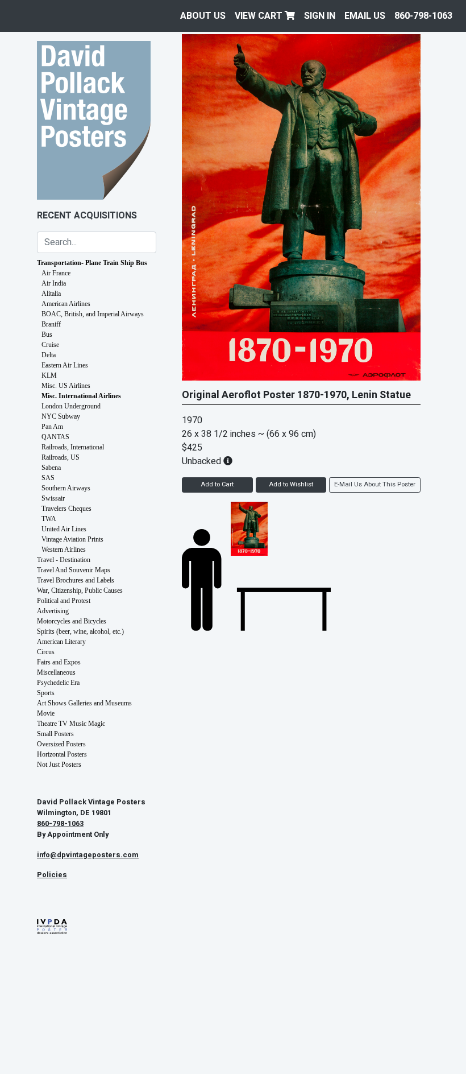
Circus (46, 652)
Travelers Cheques (66, 509)
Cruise (50, 345)
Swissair (53, 498)
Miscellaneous (56, 672)
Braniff (51, 324)
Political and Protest (63, 601)
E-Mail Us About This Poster (374, 484)
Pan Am (52, 427)
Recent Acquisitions (87, 215)
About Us (203, 16)
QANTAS (55, 437)
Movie (46, 713)
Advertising (53, 611)
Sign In (319, 16)
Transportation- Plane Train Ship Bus (92, 263)
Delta (48, 355)
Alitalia (51, 294)
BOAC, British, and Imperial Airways (92, 314)
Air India (53, 283)
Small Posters (55, 734)
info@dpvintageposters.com (88, 855)
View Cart (260, 16)
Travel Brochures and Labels (75, 580)
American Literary (61, 642)
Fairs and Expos (59, 662)
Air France (55, 273)
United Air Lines (63, 529)
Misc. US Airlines (65, 386)
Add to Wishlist (291, 484)
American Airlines (65, 304)
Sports (46, 693)
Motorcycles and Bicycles (71, 621)
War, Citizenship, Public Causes (80, 590)
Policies (52, 875)
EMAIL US (364, 16)
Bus (46, 334)
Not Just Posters (59, 765)
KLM (49, 375)
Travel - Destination (63, 560)
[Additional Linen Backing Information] (227, 461)
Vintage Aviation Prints (72, 539)
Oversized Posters (61, 744)
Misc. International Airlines (81, 396)
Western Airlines (63, 549)
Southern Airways (65, 488)
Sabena (51, 468)
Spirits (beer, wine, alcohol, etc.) (80, 631)
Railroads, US (60, 457)
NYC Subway (60, 416)
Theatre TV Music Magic (71, 724)
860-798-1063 (423, 16)
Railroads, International (72, 447)
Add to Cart (217, 484)
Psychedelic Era (58, 683)
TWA (48, 519)
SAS (48, 478)
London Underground (71, 406)
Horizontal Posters (62, 754)
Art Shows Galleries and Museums (84, 703)
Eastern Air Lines (64, 365)
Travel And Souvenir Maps (73, 570)
